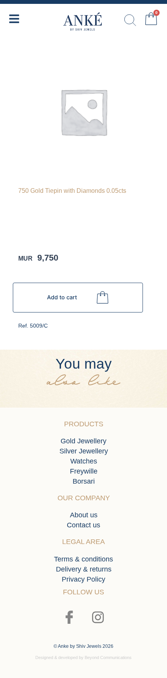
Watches (83, 461)
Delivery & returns (83, 569)
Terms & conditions (83, 559)
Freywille (83, 471)
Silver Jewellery (83, 451)
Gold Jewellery (83, 441)
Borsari (84, 481)
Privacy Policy (83, 579)
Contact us (83, 525)
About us (83, 515)
